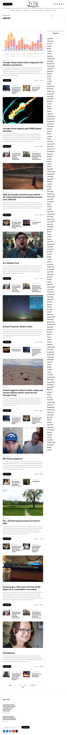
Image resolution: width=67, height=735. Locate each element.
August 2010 (50, 56)
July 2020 (49, 312)
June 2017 (49, 236)
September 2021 (51, 347)
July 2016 (49, 209)
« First (10, 685)
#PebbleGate (9, 653)
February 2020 (50, 299)
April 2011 (49, 76)
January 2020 (50, 296)
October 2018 (50, 264)
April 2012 (49, 103)
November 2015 (50, 194)
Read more (7, 80)
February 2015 (50, 179)
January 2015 (50, 176)
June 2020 (49, 309)
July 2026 (49, 449)
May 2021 (49, 337)
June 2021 (49, 339)
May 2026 (49, 447)
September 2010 (51, 58)
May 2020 (49, 307)
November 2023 (50, 407)
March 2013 (49, 128)
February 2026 (50, 444)
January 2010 (50, 38)
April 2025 (49, 432)
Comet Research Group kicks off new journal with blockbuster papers (16, 90)
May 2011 (49, 78)
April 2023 (49, 392)
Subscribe (8, 4)
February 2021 (50, 329)
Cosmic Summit (26, 10)
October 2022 (50, 379)
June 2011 (49, 81)
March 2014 (49, 156)
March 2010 (49, 43)
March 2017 (49, 229)
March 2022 (49, 362)
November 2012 (50, 118)
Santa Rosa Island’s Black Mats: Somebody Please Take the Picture (9, 718)
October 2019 (50, 289)
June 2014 (49, 164)
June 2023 (49, 397)
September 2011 (50, 86)
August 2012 (50, 113)
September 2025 (51, 442)
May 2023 (49, 394)
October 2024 (50, 427)
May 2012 (49, 106)
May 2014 (49, 161)
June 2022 (49, 369)
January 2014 (50, 154)
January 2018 (50, 246)
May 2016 (49, 204)
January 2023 (50, 384)
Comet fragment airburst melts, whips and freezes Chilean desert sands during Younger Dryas (23, 392)
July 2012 (49, 111)
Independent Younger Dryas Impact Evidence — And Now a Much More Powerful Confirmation (9, 708)
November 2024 (50, 429)
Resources (19, 10)
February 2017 (50, 226)
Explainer (12, 10)
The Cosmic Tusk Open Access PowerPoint (36, 675)
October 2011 (50, 88)
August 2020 (50, 314)
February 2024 (50, 414)
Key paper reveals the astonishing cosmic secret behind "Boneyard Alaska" (17, 225)
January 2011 (50, 68)
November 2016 (50, 219)
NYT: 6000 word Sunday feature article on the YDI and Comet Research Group (36, 156)
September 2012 (51, 116)
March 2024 (49, 417)
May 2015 (49, 186)
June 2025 (49, 434)
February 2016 (50, 201)
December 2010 (50, 66)
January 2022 (50, 357)
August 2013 (50, 141)
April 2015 (49, 184)
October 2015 (50, 191)
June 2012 (49, 108)
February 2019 (50, 274)
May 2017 (49, 234)
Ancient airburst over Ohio (36, 223)
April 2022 (49, 364)
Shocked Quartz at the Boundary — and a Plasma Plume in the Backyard (17, 676)
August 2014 (50, 169)
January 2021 (50, 327)
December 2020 (50, 324)
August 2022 (50, 374)
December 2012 (50, 121)
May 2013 (49, 133)
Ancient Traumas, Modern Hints (17, 326)
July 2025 (49, 437)
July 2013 (49, 139)
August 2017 (50, 241)
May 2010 (49, 48)
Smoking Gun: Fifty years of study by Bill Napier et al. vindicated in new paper (21, 588)
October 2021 (50, 349)
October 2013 (50, 146)
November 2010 (50, 63)
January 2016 (50, 199)
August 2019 (50, 284)
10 (30, 685)
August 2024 (50, 424)
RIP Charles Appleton (13, 459)
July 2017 (49, 239)
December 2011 (50, 93)
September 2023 (51, 402)
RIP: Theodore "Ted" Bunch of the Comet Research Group (16, 483)
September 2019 (51, 286)
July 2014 (49, 166)
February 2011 (50, 71)
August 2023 (50, 399)
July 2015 (49, 189)
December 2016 (50, 221)
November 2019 (50, 291)
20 (32, 685)
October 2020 (50, 319)
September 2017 (51, 244)
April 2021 (49, 334)
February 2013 (50, 126)
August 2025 (50, 439)
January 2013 (50, 123)
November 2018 (50, 266)
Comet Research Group (37, 10)
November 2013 (50, 149)
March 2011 (49, 73)
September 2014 (51, 171)
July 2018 (49, 261)
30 (34, 685)
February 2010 (50, 41)
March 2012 (49, 101)
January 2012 (50, 96)
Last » (23, 687)
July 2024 (49, 422)
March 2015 (49, 181)
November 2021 (50, 352)
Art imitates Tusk (11, 263)
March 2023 (49, 389)
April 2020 (49, 304)
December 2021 (50, 354)
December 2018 (50, 269)
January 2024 (50, 412)
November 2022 (50, 382)
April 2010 (49, 46)
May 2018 (49, 256)
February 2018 (50, 249)
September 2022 (51, 377)
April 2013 (49, 131)
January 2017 (50, 224)
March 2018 (49, 251)
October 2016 (50, 216)
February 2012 (50, 98)
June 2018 (49, 259)
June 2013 (49, 136)
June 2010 (49, 51)
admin (7, 18)
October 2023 (50, 404)
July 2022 (49, 372)
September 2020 (51, 317)
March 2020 (49, 301)
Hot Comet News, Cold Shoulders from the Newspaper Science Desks (16, 156)
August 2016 (50, 211)
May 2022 (49, 367)
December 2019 (50, 294)
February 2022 (50, 359)
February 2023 (50, 387)
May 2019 (49, 281)
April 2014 (49, 159)
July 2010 (49, 53)
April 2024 (49, 419)
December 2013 (50, 151)
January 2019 (50, 271)
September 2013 (51, 144)
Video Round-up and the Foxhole (16, 350)
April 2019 (49, 279)
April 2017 (49, 231)
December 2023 (50, 409)
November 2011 (50, 91)
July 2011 (49, 83)
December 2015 (50, 196)
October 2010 (50, 61)
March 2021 (49, 332)
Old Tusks (54, 10)
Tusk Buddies (35, 481)
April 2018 (49, 254)
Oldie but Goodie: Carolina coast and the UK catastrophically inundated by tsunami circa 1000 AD (22, 197)
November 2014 (50, 174)
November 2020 (50, 322)
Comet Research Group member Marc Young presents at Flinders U (36, 548)
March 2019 (49, 276)
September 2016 (51, 214)
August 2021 (50, 344)
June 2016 (49, 206)
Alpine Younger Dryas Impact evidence (36, 89)
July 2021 (49, 342)
